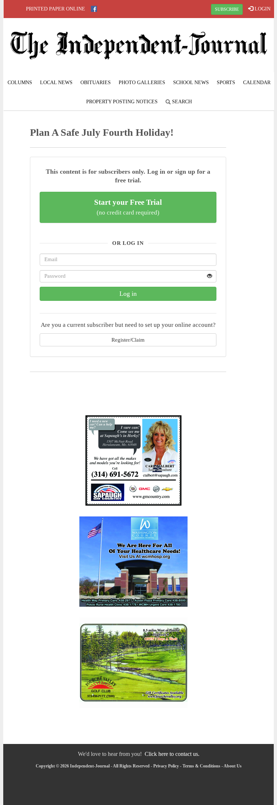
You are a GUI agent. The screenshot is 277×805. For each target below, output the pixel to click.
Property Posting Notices (122, 101)
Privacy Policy (166, 766)
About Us (233, 766)
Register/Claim (128, 340)
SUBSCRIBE (227, 9)
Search (181, 101)
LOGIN (262, 9)
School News (191, 82)
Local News (56, 82)
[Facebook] (94, 9)
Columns (20, 82)
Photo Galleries (142, 82)
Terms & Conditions (201, 766)
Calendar (257, 82)
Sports (226, 82)
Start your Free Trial (128, 207)
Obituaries (95, 82)
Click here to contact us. (172, 754)
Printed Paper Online (55, 9)
